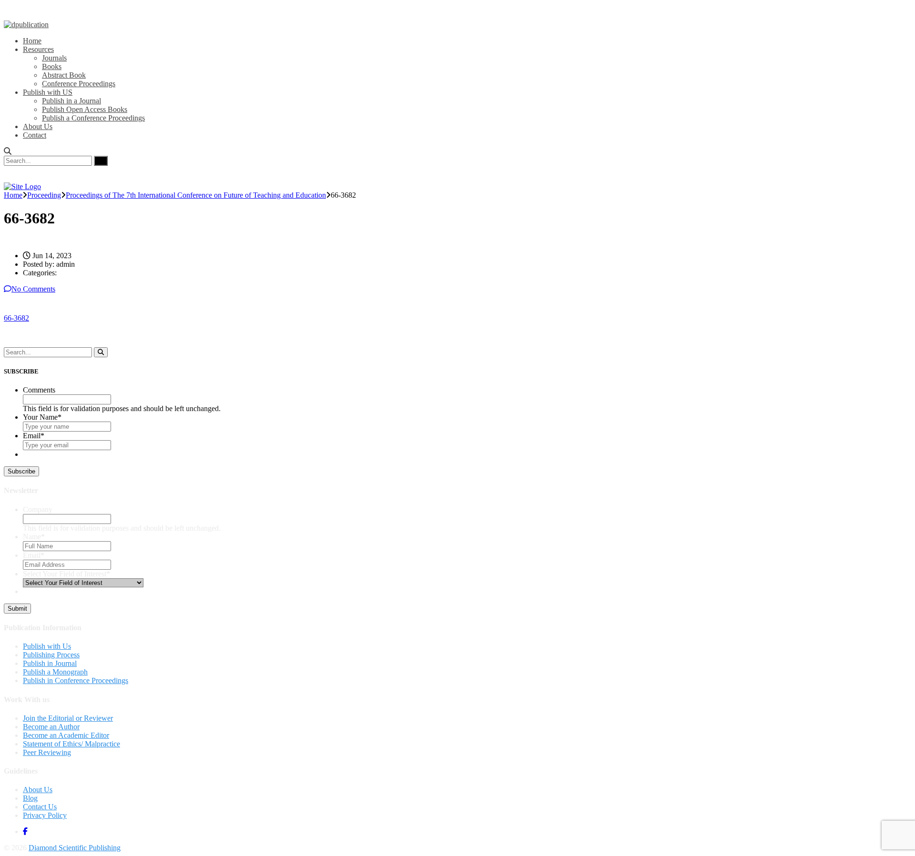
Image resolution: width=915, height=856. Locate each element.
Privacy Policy (45, 815)
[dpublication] (26, 24)
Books (51, 66)
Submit (17, 608)
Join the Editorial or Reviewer (68, 718)
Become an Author (51, 727)
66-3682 (16, 318)
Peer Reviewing (47, 752)
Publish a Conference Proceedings (93, 118)
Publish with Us (47, 646)
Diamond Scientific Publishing (75, 848)
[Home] (22, 186)
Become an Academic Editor (66, 735)
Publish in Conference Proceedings (75, 680)
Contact (34, 135)
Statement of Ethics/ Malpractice (71, 744)
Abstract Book (64, 75)
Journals (54, 58)
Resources (38, 49)
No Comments (33, 289)
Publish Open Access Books (84, 109)
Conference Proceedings (78, 84)
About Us (37, 126)
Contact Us (40, 807)
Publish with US (47, 92)
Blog (30, 798)
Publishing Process (51, 655)
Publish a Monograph (55, 672)
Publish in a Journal (71, 101)
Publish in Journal (50, 663)
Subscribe (21, 471)
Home (32, 41)
